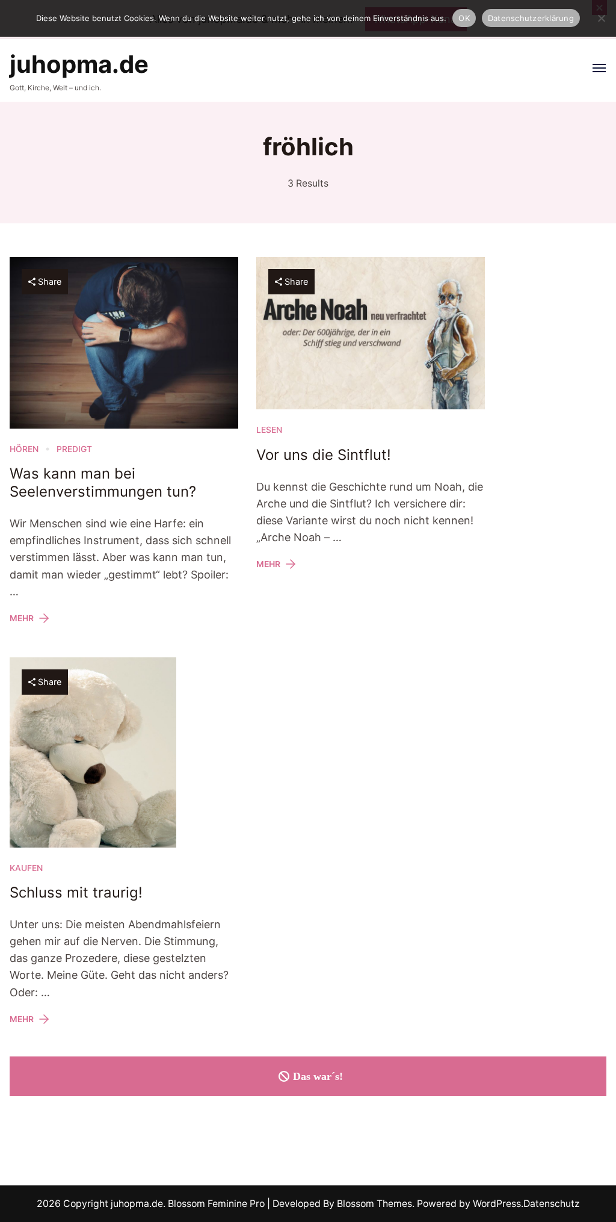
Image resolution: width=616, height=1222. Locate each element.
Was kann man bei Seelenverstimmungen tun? (103, 482)
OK (464, 18)
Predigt (74, 449)
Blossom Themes (373, 1203)
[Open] (599, 68)
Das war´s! (318, 1076)
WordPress (497, 1203)
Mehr (22, 618)
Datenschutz (551, 1203)
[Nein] (601, 18)
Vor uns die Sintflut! (323, 455)
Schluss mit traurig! (76, 892)
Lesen (269, 430)
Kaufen (26, 868)
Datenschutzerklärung (531, 18)
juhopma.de (79, 64)
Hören (24, 449)
